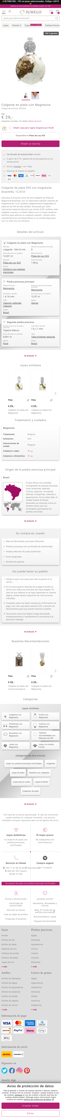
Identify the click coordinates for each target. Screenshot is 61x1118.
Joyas (5, 25)
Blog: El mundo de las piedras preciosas (45, 911)
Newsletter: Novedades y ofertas (45, 904)
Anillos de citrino (9, 1005)
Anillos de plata (9, 944)
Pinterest (27, 1071)
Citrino (34, 949)
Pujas (33, 25)
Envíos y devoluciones (16, 899)
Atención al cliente (16, 910)
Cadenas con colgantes (39, 773)
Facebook (12, 1071)
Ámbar (34, 996)
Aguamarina (37, 983)
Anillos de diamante (11, 978)
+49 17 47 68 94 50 (15, 868)
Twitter (4, 1071)
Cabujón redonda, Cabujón (12, 305)
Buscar (56, 18)
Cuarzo (34, 953)
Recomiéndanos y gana (45, 916)
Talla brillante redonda (43, 337)
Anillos (4, 935)
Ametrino (35, 1000)
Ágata (34, 935)
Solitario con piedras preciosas (14, 271)
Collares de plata (9, 957)
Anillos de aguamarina (12, 987)
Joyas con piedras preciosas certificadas (24, 763)
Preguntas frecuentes (15, 919)
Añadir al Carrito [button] (30, 144)
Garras (34, 303)
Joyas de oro (7, 962)
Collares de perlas (10, 953)
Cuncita (35, 957)
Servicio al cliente (16, 863)
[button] (4, 12)
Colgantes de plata (30, 791)
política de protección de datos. (38, 1099)
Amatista (35, 940)
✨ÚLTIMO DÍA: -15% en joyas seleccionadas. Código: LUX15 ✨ (30, 2)
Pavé (5, 343)
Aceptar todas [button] (30, 1105)
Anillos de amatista (10, 992)
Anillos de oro (8, 940)
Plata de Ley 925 (40, 256)
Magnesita (8, 288)
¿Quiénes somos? (45, 899)
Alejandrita (36, 987)
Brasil (6, 312)
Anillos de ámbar (9, 996)
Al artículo (29, 355)
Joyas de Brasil (41, 782)
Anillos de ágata (9, 983)
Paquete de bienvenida (45, 921)
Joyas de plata (18, 773)
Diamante (35, 962)
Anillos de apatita (10, 1000)
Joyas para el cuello (21, 782)
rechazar (18, 1095)
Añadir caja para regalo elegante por (33, 128)
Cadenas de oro (9, 949)
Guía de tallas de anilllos (16, 914)
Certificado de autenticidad (16, 904)
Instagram (19, 1071)
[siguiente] (55, 393)
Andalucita (36, 1005)
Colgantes (50, 763)
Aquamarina (37, 944)
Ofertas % (16, 25)
